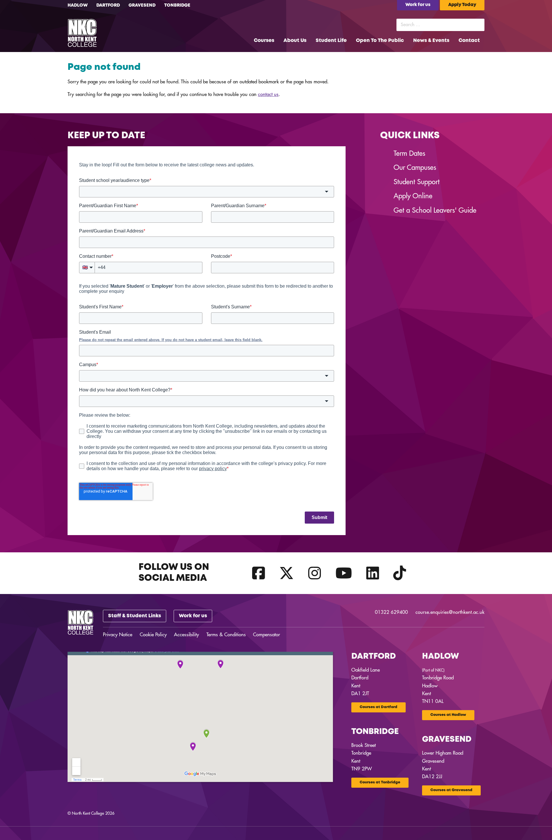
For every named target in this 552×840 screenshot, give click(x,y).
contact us (268, 94)
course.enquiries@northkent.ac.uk (449, 612)
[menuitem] (264, 40)
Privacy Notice (117, 634)
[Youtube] (344, 573)
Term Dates (409, 153)
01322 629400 (391, 612)
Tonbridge (177, 5)
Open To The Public (380, 41)
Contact (469, 41)
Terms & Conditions (226, 634)
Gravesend (142, 5)
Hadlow (78, 5)
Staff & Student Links (134, 616)
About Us (294, 41)
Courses (264, 41)
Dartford (108, 5)
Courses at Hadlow (448, 714)
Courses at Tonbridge (380, 782)
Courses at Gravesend (451, 790)
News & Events (431, 41)
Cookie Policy (153, 634)
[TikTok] (399, 573)
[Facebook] (258, 573)
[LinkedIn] (372, 573)
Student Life (331, 41)
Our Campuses (415, 167)
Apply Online (413, 196)
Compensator (266, 634)
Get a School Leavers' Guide (435, 210)
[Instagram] (314, 573)
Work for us (193, 616)
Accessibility (186, 634)
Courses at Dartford (378, 707)
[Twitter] (286, 573)
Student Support (417, 181)
